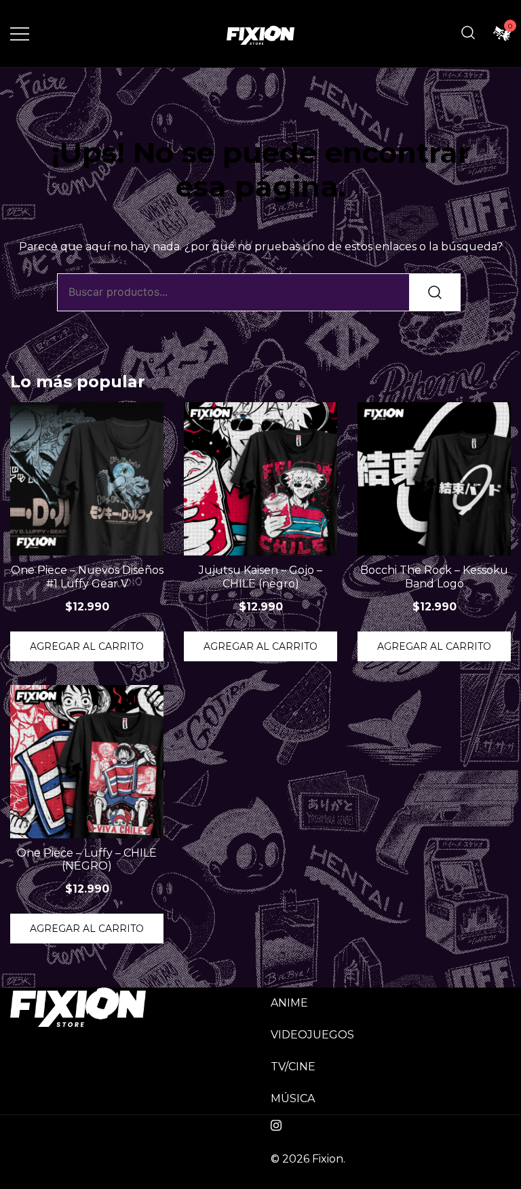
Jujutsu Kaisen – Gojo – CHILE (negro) (260, 576)
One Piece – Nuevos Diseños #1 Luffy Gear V (87, 576)
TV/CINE (293, 1066)
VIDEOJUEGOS (312, 1034)
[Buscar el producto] (435, 292)
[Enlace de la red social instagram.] (276, 1123)
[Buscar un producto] (468, 33)
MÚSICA (293, 1098)
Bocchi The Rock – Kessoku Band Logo (434, 576)
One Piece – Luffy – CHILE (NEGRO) (87, 859)
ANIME (289, 1002)
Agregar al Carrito (87, 646)
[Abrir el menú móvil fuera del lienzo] (19, 33)
